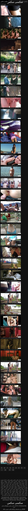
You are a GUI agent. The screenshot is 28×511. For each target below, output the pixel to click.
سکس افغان (6, 486)
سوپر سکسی (8, 485)
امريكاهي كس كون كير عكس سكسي (20, 480)
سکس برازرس (22, 491)
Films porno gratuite (21, 499)
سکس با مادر (12, 489)
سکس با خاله (24, 489)
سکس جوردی (3, 491)
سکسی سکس (12, 505)
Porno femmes (23, 497)
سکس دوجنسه (24, 495)
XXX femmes (4, 498)
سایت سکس (24, 485)
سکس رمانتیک (14, 495)
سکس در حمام (11, 493)
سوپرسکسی (19, 486)
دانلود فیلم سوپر (15, 484)
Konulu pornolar (23, 505)
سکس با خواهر (19, 489)
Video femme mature (14, 497)
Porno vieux (16, 498)
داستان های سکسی (8, 482)
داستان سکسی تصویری (19, 481)
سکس (15, 486)
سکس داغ (22, 493)
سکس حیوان (24, 492)
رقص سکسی (8, 484)
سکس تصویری (15, 491)
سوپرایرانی (3, 485)
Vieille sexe (21, 498)
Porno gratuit (10, 498)
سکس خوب (6, 492)
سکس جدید (9, 491)
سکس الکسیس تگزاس (18, 488)
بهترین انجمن (3, 4)
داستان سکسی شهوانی (8, 481)
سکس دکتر (19, 495)
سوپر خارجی (13, 485)
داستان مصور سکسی (17, 482)
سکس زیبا (9, 495)
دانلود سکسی (21, 484)
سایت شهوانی (19, 485)
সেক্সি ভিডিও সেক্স (17, 505)
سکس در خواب (4, 493)
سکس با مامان (7, 489)
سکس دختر (16, 493)
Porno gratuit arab (5, 497)
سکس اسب (11, 486)
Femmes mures (13, 499)
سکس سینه (4, 495)
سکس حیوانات (18, 492)
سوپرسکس (25, 486)
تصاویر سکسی (10, 480)
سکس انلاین (10, 488)
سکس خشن (12, 492)
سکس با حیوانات (4, 488)
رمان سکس (3, 484)
